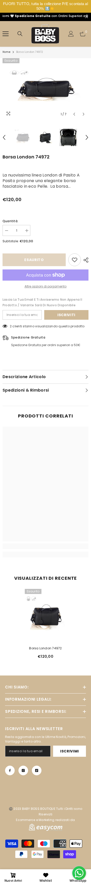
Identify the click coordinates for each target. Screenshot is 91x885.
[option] (45, 89)
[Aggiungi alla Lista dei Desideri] (74, 259)
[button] (74, 114)
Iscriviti (66, 314)
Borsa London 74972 (45, 648)
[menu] (6, 34)
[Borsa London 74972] (45, 616)
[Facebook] (10, 770)
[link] (45, 546)
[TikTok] (36, 770)
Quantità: (10, 221)
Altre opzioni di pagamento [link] (45, 286)
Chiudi (86, 17)
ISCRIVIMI (69, 751)
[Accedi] (71, 34)
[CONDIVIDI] (84, 260)
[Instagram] (23, 770)
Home (6, 52)
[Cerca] (20, 34)
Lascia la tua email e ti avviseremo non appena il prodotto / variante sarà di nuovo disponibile (42, 302)
